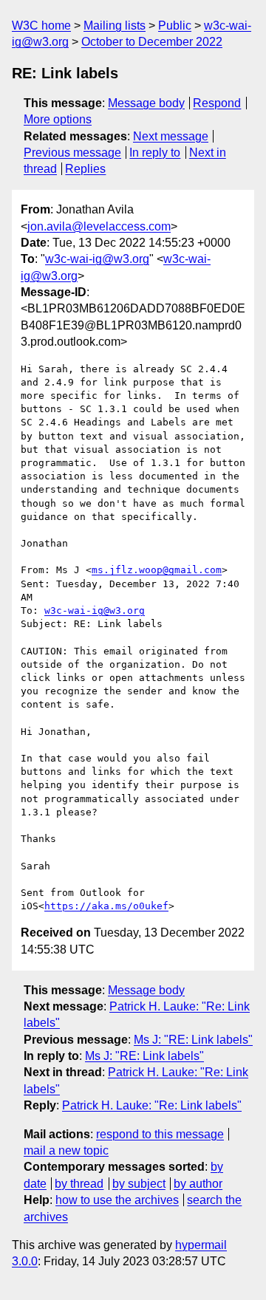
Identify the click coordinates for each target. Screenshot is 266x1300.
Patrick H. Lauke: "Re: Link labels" (152, 1105)
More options (58, 119)
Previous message (72, 152)
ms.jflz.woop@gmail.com (157, 569)
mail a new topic (66, 1150)
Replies (85, 168)
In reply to (154, 152)
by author (198, 1183)
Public (174, 25)
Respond (217, 103)
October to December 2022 (151, 41)
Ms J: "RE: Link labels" (193, 1039)
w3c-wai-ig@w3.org (97, 259)
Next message (170, 136)
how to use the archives (117, 1200)
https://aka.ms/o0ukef (106, 905)
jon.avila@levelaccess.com (99, 226)
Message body (146, 103)
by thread (79, 1183)
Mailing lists (114, 25)
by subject (139, 1183)
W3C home (41, 25)
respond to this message (160, 1134)
